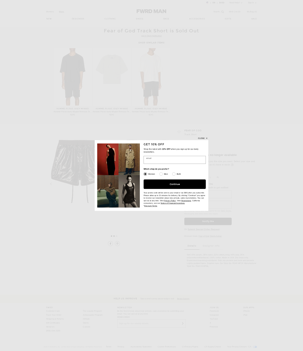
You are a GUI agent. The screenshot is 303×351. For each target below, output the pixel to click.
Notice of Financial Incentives (173, 203)
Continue (175, 184)
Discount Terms (150, 206)
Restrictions (186, 201)
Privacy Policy (170, 201)
